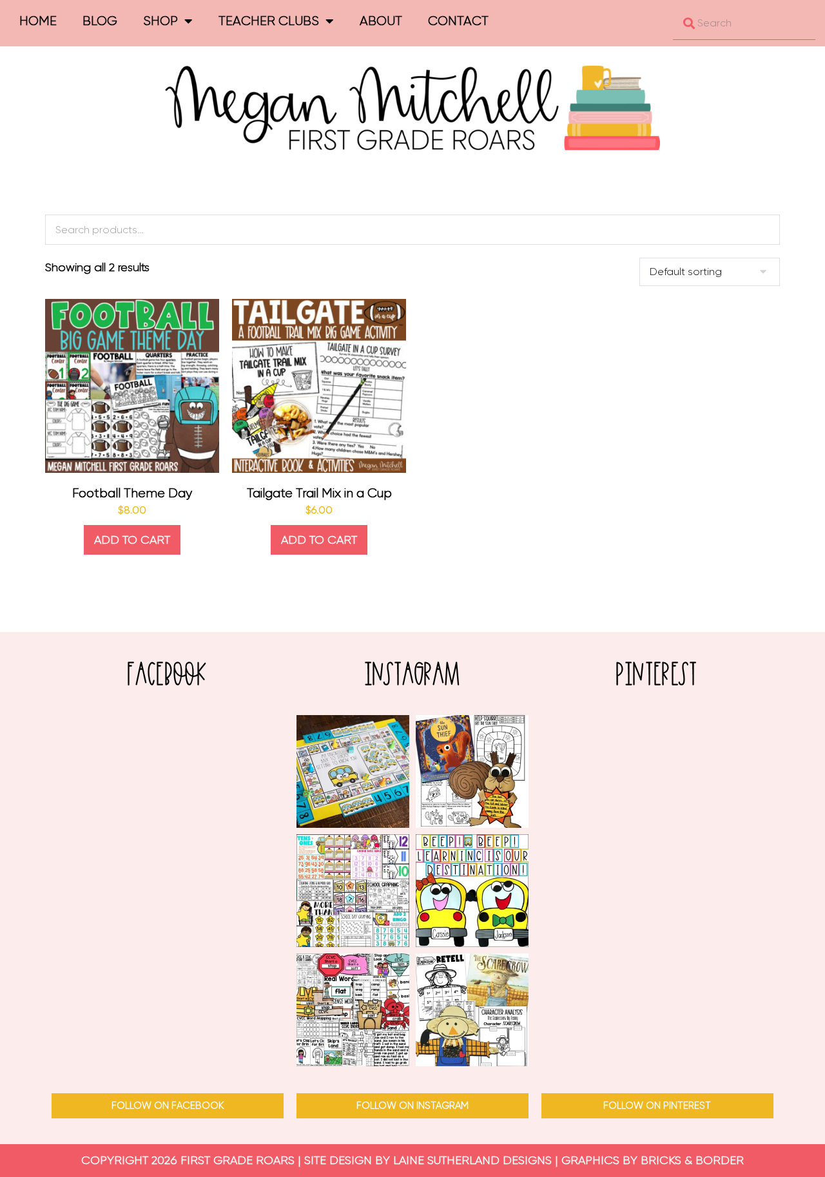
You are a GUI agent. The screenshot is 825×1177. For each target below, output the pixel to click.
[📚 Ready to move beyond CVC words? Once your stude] (352, 1009)
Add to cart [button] (132, 539)
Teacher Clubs (268, 21)
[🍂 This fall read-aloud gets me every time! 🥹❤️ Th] (472, 1009)
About (381, 21)
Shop (160, 21)
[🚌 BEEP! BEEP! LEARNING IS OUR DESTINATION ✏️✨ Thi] (472, 890)
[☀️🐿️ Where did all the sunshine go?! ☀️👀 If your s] (472, 771)
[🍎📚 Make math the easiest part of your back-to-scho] (352, 890)
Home (38, 21)
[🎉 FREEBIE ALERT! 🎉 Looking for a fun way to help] (352, 771)
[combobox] (744, 23)
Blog (99, 21)
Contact (458, 21)
